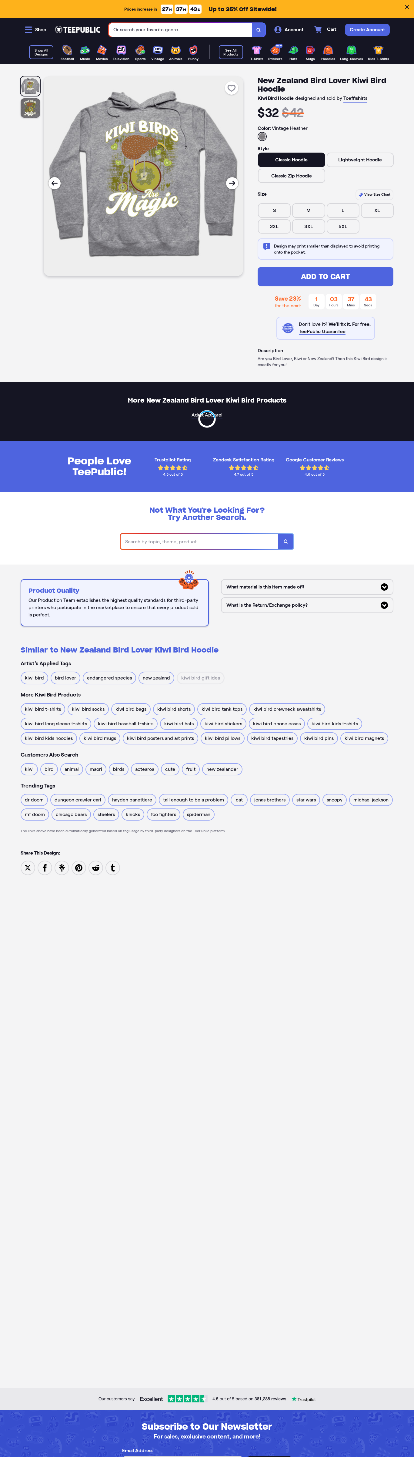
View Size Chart (376, 194)
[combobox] (180, 30)
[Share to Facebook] (45, 867)
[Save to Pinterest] (79, 867)
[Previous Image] (54, 183)
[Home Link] (77, 29)
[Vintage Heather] (262, 136)
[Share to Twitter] (28, 867)
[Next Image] (232, 183)
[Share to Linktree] (62, 867)
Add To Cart (325, 276)
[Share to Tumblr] (112, 867)
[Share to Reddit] (95, 867)
